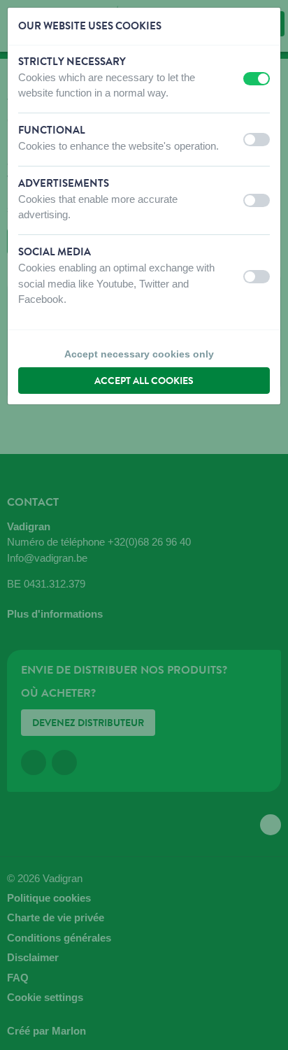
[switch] (256, 78)
